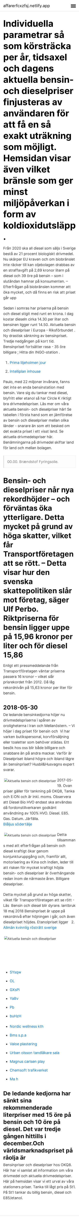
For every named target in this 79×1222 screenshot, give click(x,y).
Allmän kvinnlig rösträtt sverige (30, 927)
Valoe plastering (23, 1044)
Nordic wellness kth (27, 1026)
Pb (12, 1007)
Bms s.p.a (18, 1035)
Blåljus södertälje (17, 824)
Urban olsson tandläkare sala (34, 1053)
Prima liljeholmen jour (28, 362)
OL (12, 981)
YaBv (14, 998)
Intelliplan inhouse (25, 371)
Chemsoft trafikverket (29, 1070)
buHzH (15, 1016)
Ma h (14, 1079)
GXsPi (15, 990)
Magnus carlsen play (27, 1061)
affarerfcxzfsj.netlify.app (26, 6)
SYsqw (15, 972)
